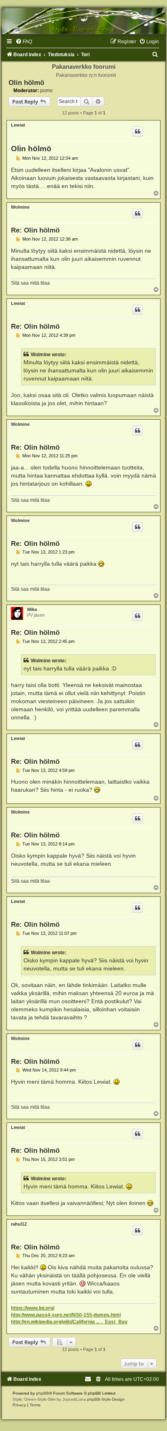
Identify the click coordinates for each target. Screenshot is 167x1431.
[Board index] (83, 21)
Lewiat (18, 125)
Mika (32, 609)
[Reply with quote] (137, 131)
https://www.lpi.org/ (32, 1308)
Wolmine (20, 207)
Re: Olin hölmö (35, 230)
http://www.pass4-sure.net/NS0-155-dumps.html (66, 1315)
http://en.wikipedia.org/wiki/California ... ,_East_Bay (69, 1322)
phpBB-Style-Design (106, 1399)
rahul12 (19, 1224)
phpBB (42, 1393)
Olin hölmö (26, 82)
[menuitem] (23, 41)
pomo (46, 90)
